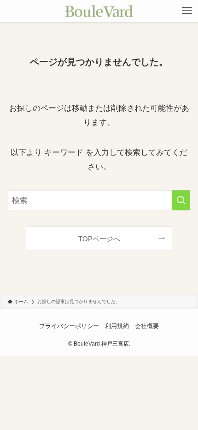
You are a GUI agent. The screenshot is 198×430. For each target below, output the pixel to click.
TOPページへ (99, 239)
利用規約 (117, 325)
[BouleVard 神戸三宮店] (99, 11)
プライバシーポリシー (69, 325)
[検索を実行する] (181, 200)
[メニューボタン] (187, 11)
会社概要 (147, 325)
